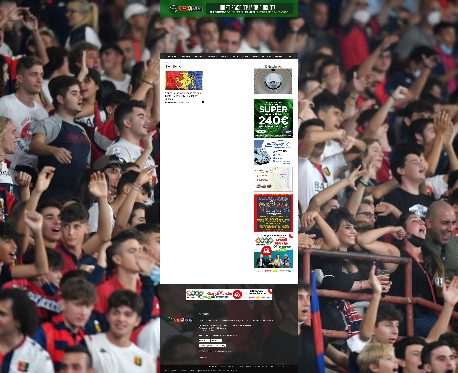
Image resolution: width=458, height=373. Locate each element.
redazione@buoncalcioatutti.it (218, 357)
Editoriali (186, 56)
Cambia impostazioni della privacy (212, 345)
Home (167, 63)
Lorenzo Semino (171, 102)
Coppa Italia (267, 56)
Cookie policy (216, 340)
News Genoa (172, 56)
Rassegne (235, 56)
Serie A (255, 56)
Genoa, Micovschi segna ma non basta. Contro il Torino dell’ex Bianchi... (183, 96)
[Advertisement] (229, 35)
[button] (290, 56)
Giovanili (211, 56)
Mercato (224, 56)
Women (245, 56)
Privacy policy (204, 340)
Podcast (278, 56)
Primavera (198, 56)
